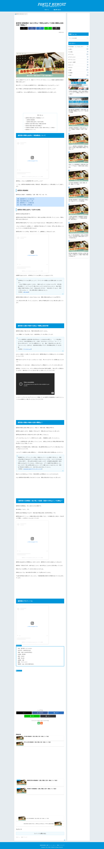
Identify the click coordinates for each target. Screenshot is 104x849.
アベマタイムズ (27, 349)
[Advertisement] (40, 18)
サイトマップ (61, 845)
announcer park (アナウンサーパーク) (32, 469)
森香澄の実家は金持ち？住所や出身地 (35, 121)
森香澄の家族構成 (31, 119)
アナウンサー (19, 670)
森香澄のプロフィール (31, 129)
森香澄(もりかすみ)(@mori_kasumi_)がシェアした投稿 (32, 176)
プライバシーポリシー (52, 845)
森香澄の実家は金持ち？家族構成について (35, 117)
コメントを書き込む (40, 833)
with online (26, 292)
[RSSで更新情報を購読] (41, 723)
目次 (38, 115)
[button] (56, 28)
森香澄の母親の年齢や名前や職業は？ (34, 125)
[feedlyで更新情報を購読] (38, 723)
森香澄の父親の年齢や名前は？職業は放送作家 (36, 123)
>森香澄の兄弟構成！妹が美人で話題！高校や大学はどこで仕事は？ (40, 127)
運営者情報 (43, 845)
